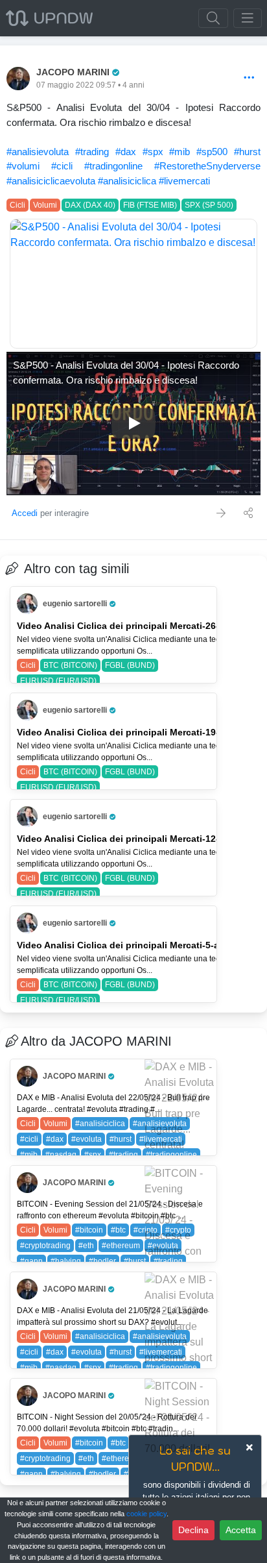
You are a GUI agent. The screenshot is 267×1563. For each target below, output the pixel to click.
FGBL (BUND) (130, 665)
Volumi (45, 205)
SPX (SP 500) (209, 205)
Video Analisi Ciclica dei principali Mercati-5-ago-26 (130, 945)
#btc (118, 1230)
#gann (31, 1261)
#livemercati (184, 180)
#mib (179, 151)
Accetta (241, 1530)
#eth (86, 1245)
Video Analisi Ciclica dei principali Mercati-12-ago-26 (133, 838)
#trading (92, 151)
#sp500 (211, 151)
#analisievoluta (37, 151)
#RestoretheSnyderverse (207, 165)
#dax (125, 151)
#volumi (23, 165)
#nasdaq (60, 1154)
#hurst (247, 151)
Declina (193, 1530)
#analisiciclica (127, 180)
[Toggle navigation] (247, 18)
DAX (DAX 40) (90, 205)
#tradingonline (113, 165)
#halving (66, 1261)
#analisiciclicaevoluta (50, 180)
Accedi (25, 513)
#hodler (102, 1261)
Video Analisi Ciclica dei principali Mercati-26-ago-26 (133, 626)
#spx (153, 151)
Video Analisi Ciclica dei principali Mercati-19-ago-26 (133, 732)
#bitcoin (89, 1230)
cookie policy (146, 1514)
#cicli (62, 165)
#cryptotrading (45, 1245)
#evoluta (86, 1139)
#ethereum (121, 1245)
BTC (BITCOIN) (70, 665)
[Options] (249, 78)
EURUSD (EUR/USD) (58, 680)
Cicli (17, 205)
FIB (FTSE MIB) (150, 205)
